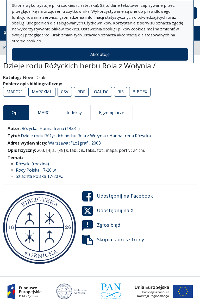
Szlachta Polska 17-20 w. (39, 176)
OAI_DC (101, 92)
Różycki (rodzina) (32, 164)
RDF (81, 92)
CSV (64, 92)
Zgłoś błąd (108, 225)
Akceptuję (100, 54)
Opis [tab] (16, 112)
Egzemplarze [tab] (111, 112)
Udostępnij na (125, 195)
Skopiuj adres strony (120, 239)
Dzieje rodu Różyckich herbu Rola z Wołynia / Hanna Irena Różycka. (86, 136)
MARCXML (42, 92)
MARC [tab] (43, 112)
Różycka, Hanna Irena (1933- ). (51, 128)
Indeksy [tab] (74, 112)
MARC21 (15, 92)
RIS (120, 92)
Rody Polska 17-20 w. (36, 170)
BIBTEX (140, 92)
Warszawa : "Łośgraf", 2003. (75, 143)
